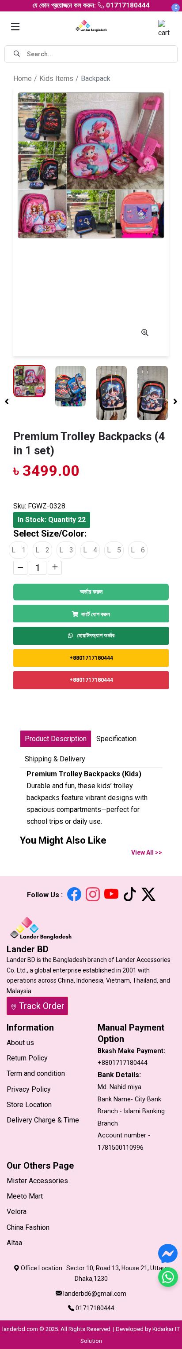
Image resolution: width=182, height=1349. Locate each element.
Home (22, 78)
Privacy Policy (29, 1089)
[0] (166, 28)
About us (20, 1042)
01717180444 (95, 1308)
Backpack (95, 78)
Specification (116, 739)
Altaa (14, 1243)
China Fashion (28, 1227)
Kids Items (56, 78)
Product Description (56, 739)
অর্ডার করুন (91, 591)
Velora (17, 1211)
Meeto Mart (25, 1196)
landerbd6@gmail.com (94, 1293)
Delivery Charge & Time (43, 1120)
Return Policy (27, 1058)
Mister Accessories (37, 1181)
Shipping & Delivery (55, 759)
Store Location (29, 1104)
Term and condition (36, 1073)
